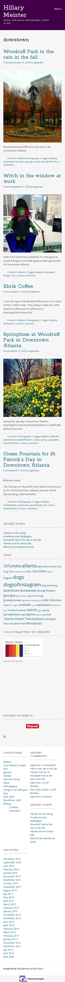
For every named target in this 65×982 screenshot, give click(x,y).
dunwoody (28, 590)
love (58, 600)
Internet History (11, 779)
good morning (35, 595)
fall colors (20, 161)
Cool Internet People (14, 765)
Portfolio (37, 968)
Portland (12, 610)
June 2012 (8, 953)
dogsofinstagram (22, 584)
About (48, 796)
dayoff (49, 572)
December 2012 (12, 942)
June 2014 (8, 921)
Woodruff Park (49, 161)
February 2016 (11, 869)
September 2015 (12, 886)
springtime (53, 439)
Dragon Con (9, 275)
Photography (32, 158)
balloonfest (43, 566)
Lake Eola (49, 600)
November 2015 (12, 879)
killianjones (36, 600)
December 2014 (12, 914)
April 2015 (8, 900)
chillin (42, 571)
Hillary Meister (15, 11)
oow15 (7, 605)
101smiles (12, 566)
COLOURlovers (16, 661)
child (34, 571)
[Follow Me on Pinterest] (32, 725)
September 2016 (12, 862)
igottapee (26, 600)
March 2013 (9, 932)
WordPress (23, 968)
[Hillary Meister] (4, 736)
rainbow (22, 610)
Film (5, 768)
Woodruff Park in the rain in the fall (28, 54)
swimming (40, 615)
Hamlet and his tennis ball (17, 543)
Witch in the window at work (32, 179)
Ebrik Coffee (18, 286)
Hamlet (7, 775)
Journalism (15, 810)
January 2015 (10, 911)
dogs (18, 577)
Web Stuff (8, 796)
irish (45, 505)
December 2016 (12, 858)
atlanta (53, 158)
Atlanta (21, 158)
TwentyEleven (34, 619)
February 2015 (11, 907)
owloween (43, 605)
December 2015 (12, 876)
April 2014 (8, 925)
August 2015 (10, 890)
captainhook (19, 572)
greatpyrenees (12, 600)
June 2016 (8, 865)
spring (44, 439)
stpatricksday (10, 508)
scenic (37, 161)
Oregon (15, 605)
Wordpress (34, 623)
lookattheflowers (23, 439)
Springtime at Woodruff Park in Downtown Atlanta (31, 340)
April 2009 (8, 956)
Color (5, 661)
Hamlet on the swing (14, 532)
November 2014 (12, 918)
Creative (13, 807)
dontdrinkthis (10, 505)
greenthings (36, 505)
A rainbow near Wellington (17, 536)
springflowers (12, 614)
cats (28, 571)
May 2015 (8, 897)
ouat (34, 605)
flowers (51, 590)
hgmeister (39, 62)
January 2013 (10, 939)
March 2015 (9, 904)
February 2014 (11, 928)
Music (6, 782)
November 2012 (12, 946)
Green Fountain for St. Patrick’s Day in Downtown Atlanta (29, 459)
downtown (8, 161)
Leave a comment (26, 275)
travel (48, 614)
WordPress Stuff (12, 800)
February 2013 (11, 935)
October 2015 (10, 883)
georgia (30, 161)
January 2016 (10, 872)
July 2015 (8, 893)
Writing (7, 803)
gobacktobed (21, 596)
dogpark (7, 578)
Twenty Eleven (13, 619)
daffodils (54, 436)
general (7, 772)
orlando (25, 604)
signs (40, 610)
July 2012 (8, 949)
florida (41, 590)
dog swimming (50, 585)
